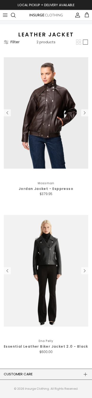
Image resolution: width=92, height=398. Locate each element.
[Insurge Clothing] (46, 15)
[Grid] (78, 42)
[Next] (84, 112)
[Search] (15, 15)
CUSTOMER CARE (18, 374)
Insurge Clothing (37, 389)
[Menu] (5, 15)
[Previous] (7, 112)
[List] (85, 42)
